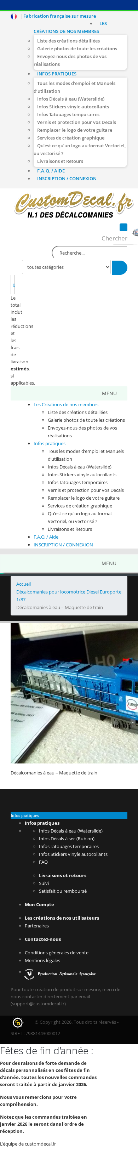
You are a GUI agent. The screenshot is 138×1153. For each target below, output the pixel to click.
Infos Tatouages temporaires (68, 114)
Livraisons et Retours (60, 161)
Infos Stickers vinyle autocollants (73, 106)
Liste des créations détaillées (68, 41)
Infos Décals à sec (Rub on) (66, 838)
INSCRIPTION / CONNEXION (67, 178)
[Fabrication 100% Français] (61, 972)
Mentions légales (42, 960)
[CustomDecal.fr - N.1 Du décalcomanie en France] (74, 205)
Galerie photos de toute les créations (77, 48)
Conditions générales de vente (56, 952)
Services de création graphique (70, 138)
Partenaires (37, 925)
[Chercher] (119, 268)
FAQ (43, 862)
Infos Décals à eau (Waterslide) (70, 99)
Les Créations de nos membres (70, 27)
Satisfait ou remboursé (63, 891)
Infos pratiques (56, 73)
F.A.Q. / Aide (51, 170)
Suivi (44, 883)
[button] (109, 393)
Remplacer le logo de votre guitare (74, 130)
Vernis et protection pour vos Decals (76, 122)
